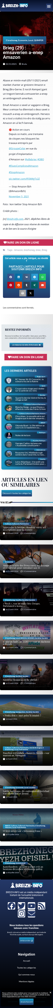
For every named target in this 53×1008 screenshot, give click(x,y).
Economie (22, 40)
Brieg (44, 250)
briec (38, 250)
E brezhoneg (11, 40)
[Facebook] (11, 906)
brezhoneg (29, 250)
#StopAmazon (17, 172)
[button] (49, 6)
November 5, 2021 (19, 196)
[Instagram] (21, 913)
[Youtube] (31, 906)
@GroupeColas (17, 148)
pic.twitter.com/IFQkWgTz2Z (24, 178)
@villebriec (31, 159)
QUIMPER (38, 40)
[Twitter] (21, 906)
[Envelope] (31, 913)
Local (30, 40)
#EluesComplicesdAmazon (23, 165)
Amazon (18, 250)
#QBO (40, 159)
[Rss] (41, 906)
